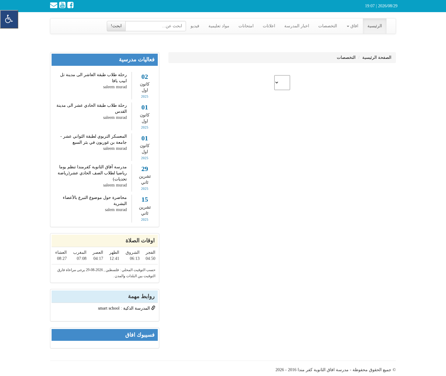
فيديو (195, 26)
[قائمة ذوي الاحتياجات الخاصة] (9, 19)
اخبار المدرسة (296, 26)
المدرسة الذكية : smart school (124, 308)
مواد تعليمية (218, 26)
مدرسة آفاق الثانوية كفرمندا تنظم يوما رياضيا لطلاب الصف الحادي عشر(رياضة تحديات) (92, 173)
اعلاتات (269, 26)
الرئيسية (374, 26)
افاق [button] (353, 26)
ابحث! (116, 26)
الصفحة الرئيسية (376, 57)
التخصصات (327, 26)
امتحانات (246, 26)
